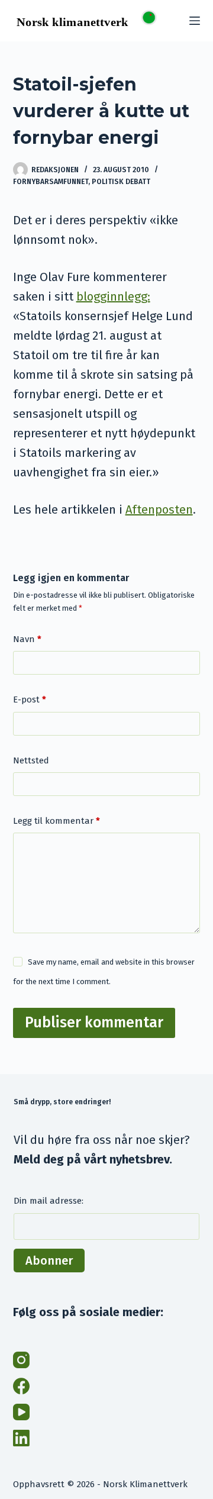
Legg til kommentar (56, 820)
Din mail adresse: (48, 1200)
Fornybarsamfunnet (50, 182)
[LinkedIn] (21, 1438)
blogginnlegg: (113, 296)
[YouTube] (21, 1412)
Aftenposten (159, 509)
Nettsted (31, 760)
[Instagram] (21, 1360)
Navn (27, 639)
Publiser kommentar (94, 1022)
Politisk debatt (121, 182)
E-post (29, 699)
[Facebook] (21, 1386)
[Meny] (194, 20)
